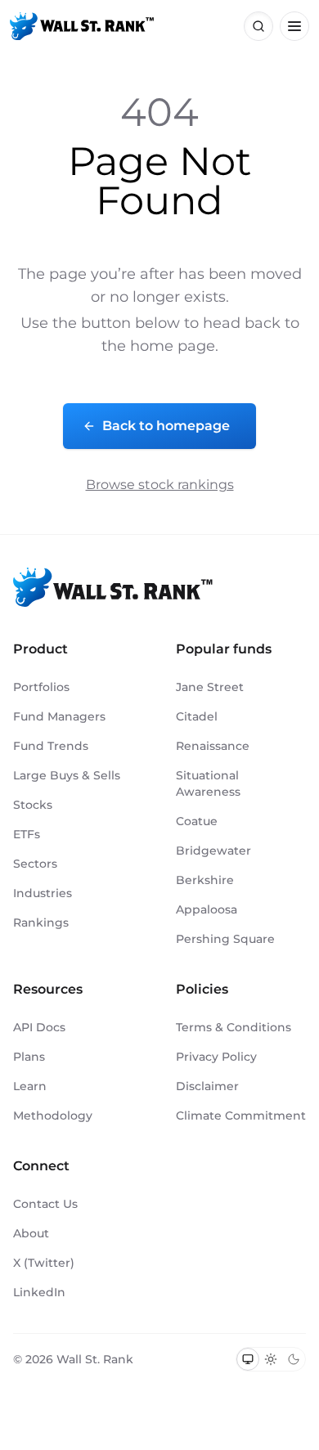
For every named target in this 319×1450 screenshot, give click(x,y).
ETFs (26, 834)
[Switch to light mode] (270, 1359)
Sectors (35, 863)
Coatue (197, 821)
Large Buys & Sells (66, 775)
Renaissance (212, 745)
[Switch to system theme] (247, 1359)
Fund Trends (50, 745)
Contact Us (45, 1203)
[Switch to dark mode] (293, 1359)
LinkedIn (39, 1292)
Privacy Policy (216, 1056)
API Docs (39, 1027)
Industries (42, 893)
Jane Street (210, 687)
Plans (29, 1056)
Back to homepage (166, 425)
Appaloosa (206, 909)
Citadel (197, 716)
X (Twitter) (43, 1262)
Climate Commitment (241, 1115)
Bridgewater (213, 850)
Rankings (41, 922)
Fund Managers (59, 716)
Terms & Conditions (233, 1027)
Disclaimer (207, 1086)
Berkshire (205, 880)
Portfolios (41, 687)
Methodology (52, 1115)
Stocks (32, 804)
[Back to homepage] (82, 26)
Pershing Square (225, 939)
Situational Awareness (208, 783)
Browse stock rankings (160, 484)
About (31, 1233)
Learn (30, 1086)
